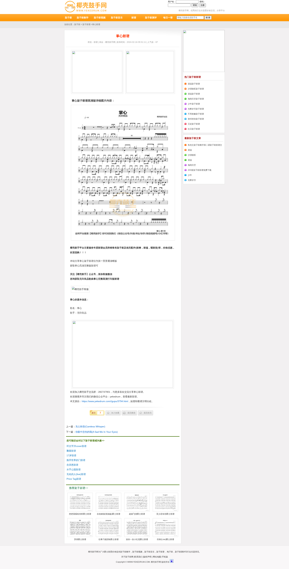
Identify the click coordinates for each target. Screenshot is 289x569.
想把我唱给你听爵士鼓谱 (80, 514)
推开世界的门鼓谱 (76, 460)
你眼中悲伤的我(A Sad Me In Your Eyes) (96, 432)
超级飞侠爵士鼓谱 (137, 514)
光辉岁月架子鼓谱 (196, 109)
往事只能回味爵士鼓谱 (109, 539)
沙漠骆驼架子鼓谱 (196, 89)
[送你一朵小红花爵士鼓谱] (137, 527)
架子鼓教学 (82, 17)
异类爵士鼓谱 (80, 539)
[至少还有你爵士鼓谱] (165, 502)
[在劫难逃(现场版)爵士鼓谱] (108, 502)
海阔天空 (192, 165)
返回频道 (131, 413)
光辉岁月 (192, 180)
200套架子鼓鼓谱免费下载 (199, 170)
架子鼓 (68, 17)
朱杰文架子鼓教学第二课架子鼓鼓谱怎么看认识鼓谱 (203, 146)
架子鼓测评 (151, 17)
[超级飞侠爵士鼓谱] (137, 502)
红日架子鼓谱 (194, 129)
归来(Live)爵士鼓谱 (165, 539)
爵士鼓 (107, 552)
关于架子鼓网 (127, 557)
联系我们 (138, 557)
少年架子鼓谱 (194, 104)
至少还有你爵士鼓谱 (165, 514)
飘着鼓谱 (71, 450)
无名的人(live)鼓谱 (76, 474)
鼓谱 (133, 17)
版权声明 (147, 557)
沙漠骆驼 (192, 155)
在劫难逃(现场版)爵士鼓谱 (108, 514)
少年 (190, 175)
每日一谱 (168, 17)
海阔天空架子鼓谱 (196, 99)
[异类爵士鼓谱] (80, 527)
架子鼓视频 (100, 17)
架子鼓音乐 (117, 17)
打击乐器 (191, 552)
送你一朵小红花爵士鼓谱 (137, 539)
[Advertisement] (154, 461)
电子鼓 (170, 552)
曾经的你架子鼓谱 (196, 119)
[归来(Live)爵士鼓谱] (165, 527)
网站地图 (157, 557)
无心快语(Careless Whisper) (90, 426)
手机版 (165, 557)
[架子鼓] (85, 7)
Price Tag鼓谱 (74, 479)
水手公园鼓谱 (74, 469)
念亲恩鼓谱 (72, 464)
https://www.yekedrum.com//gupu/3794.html (105, 401)
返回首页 (148, 413)
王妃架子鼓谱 (194, 124)
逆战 (190, 150)
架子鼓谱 (86, 24)
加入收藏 (115, 413)
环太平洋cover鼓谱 (76, 446)
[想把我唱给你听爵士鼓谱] (80, 502)
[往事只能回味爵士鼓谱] (108, 527)
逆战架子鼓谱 (194, 84)
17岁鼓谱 (71, 455)
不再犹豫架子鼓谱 (196, 114)
